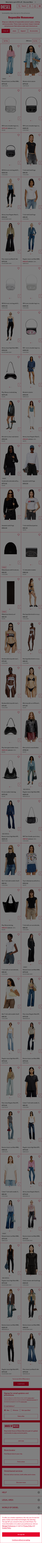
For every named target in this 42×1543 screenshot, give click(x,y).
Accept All (21, 1534)
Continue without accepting (21, 1540)
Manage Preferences (9, 1526)
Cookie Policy (6, 1528)
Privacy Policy (27, 1526)
